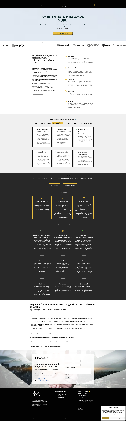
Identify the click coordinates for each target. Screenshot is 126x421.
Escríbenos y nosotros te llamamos (89, 1)
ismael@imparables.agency (43, 380)
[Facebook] (93, 418)
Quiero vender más (89, 5)
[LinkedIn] (88, 418)
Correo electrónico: (82, 395)
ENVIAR (67, 377)
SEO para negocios (61, 397)
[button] (124, 407)
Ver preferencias (121, 418)
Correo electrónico (69, 363)
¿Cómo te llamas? (68, 359)
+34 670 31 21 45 (41, 378)
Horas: (79, 405)
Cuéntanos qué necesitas (70, 367)
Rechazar (113, 418)
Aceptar (105, 418)
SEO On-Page (59, 395)
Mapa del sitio (67, 417)
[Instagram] (90, 418)
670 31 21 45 (88, 411)
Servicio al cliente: (82, 411)
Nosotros (47, 4)
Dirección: (80, 399)
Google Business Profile (61, 394)
